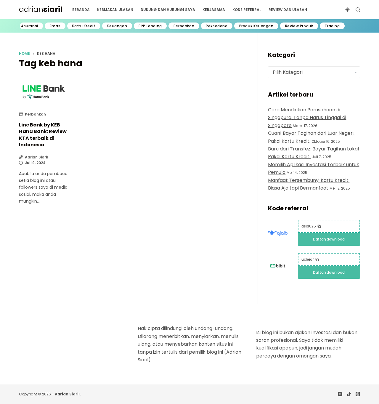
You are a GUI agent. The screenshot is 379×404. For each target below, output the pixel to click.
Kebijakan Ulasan (115, 9)
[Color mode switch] (347, 9)
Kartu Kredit (83, 26)
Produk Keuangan (256, 26)
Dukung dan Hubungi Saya (168, 9)
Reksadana (216, 26)
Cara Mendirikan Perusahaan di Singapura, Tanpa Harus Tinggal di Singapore (307, 117)
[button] (311, 226)
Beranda (81, 9)
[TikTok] (349, 394)
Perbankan (184, 26)
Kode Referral (246, 9)
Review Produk (299, 26)
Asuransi (29, 26)
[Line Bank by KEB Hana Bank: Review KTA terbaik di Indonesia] (44, 92)
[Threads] (358, 394)
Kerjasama (214, 9)
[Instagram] (340, 394)
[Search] (358, 9)
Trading (332, 26)
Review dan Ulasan (288, 9)
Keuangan (117, 26)
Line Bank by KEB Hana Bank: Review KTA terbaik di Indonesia (43, 134)
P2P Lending (150, 26)
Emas (55, 26)
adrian (40, 9)
